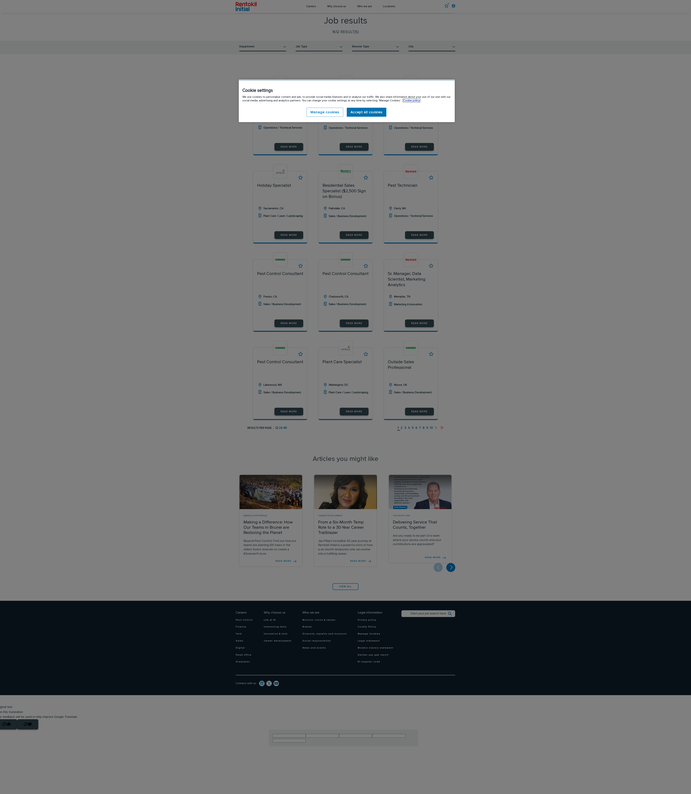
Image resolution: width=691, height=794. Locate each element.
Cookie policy (411, 100)
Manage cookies (324, 112)
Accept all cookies (367, 112)
